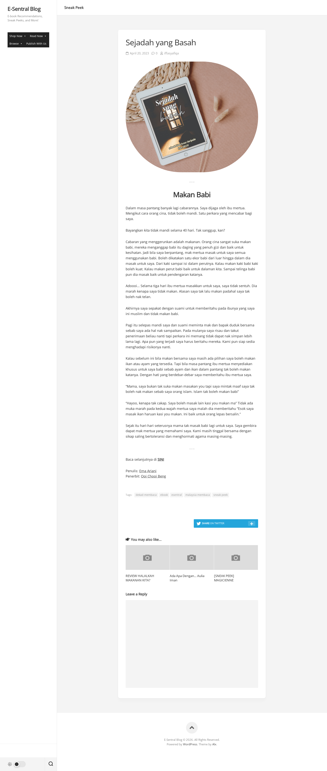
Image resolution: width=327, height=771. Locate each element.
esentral (176, 495)
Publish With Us (36, 43)
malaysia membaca (197, 495)
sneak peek (220, 495)
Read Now (36, 36)
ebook (164, 495)
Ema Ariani (147, 471)
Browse (14, 43)
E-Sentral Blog (24, 9)
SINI (161, 459)
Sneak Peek (74, 7)
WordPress (190, 744)
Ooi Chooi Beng (153, 476)
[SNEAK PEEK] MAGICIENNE (224, 578)
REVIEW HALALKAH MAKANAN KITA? (140, 578)
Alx (214, 744)
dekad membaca (146, 495)
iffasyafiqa (171, 53)
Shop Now (15, 36)
